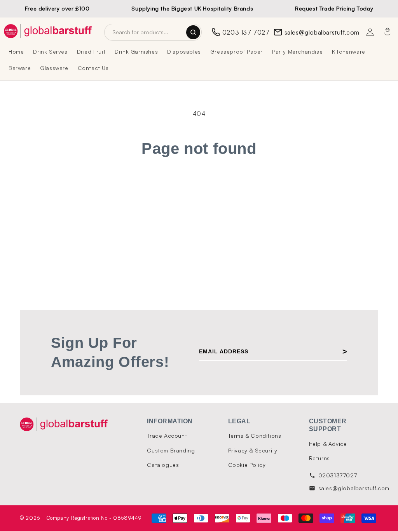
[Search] (193, 32)
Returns (319, 458)
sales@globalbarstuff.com (322, 32)
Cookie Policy (247, 464)
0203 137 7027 (246, 32)
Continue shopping (199, 187)
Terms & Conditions (254, 435)
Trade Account (167, 435)
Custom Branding (171, 450)
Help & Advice (328, 443)
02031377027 (337, 475)
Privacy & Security (253, 450)
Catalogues (163, 464)
